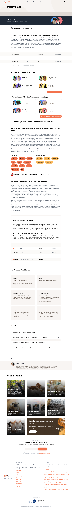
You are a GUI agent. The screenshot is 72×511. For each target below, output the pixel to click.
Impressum (38, 506)
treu (22, 169)
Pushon (17, 474)
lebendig (19, 162)
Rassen (34, 1)
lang (25, 255)
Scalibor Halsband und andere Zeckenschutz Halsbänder (56, 477)
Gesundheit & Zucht (32, 14)
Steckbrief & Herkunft (11, 14)
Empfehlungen (41, 1)
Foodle (17, 472)
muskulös (24, 259)
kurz (23, 245)
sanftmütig (22, 158)
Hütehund (47, 158)
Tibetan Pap (18, 479)
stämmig (31, 259)
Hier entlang (32, 431)
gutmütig (22, 165)
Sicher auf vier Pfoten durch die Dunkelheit (53, 482)
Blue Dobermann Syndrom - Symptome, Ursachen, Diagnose (57, 472)
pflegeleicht (32, 65)
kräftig (21, 259)
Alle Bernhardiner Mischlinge (54, 92)
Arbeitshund (55, 158)
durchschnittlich (58, 54)
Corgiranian (18, 470)
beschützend (27, 162)
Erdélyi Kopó (18, 481)
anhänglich (14, 165)
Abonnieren (42, 449)
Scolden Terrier (19, 486)
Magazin (29, 1)
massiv (28, 259)
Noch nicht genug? (36, 440)
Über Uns (23, 506)
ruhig (13, 162)
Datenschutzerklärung (46, 506)
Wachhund (39, 158)
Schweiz (25, 57)
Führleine (46, 487)
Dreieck (21, 252)
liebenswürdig (15, 169)
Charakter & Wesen (22, 14)
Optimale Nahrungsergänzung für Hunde (53, 471)
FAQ (52, 14)
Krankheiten (46, 14)
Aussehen (40, 14)
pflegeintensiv (26, 65)
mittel (21, 245)
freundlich (14, 158)
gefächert (22, 255)
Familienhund (40, 162)
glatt (21, 248)
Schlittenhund (49, 162)
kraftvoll (29, 165)
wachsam (30, 158)
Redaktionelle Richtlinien (30, 506)
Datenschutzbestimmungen (44, 453)
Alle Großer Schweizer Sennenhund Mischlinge (51, 116)
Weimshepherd (19, 483)
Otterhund (18, 485)
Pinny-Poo (18, 477)
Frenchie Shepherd (20, 476)
